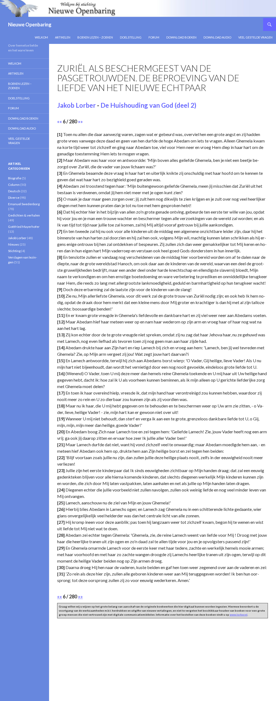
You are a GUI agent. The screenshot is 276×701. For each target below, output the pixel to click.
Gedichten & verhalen (24, 215)
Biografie (14, 178)
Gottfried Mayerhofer (24, 227)
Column (14, 185)
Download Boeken (181, 37)
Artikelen (62, 37)
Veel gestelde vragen (255, 37)
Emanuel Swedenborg (24, 204)
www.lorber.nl (238, 614)
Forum (154, 37)
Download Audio (217, 37)
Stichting (14, 251)
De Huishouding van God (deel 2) (148, 105)
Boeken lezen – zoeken (95, 37)
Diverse (13, 198)
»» (80, 121)
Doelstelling (131, 37)
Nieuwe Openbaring (29, 24)
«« (59, 121)
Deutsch (14, 191)
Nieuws (13, 244)
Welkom (41, 37)
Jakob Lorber (76, 105)
